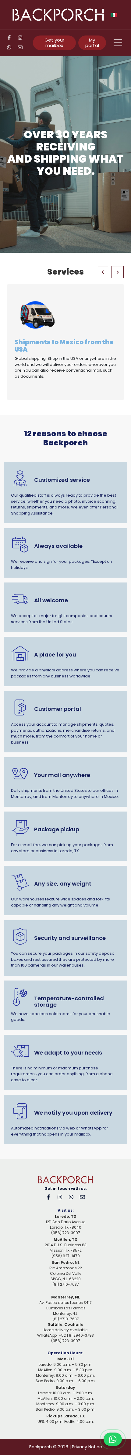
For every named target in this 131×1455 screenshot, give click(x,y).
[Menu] (118, 43)
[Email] (22, 47)
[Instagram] (22, 38)
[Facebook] (11, 38)
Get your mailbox (54, 43)
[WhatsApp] (11, 47)
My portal (92, 43)
